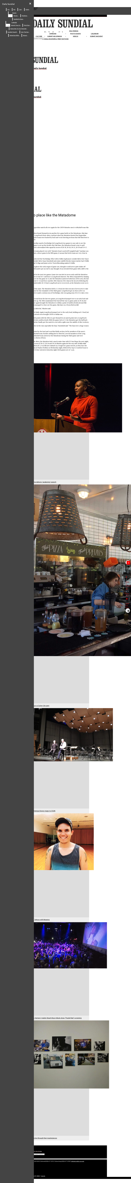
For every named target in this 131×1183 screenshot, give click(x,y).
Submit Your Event (16, 25)
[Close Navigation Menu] (30, 3)
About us (26, 35)
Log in (43, 1176)
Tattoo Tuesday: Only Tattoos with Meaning (34, 920)
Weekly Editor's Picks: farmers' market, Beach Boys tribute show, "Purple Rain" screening (50, 1018)
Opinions (52, 33)
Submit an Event (96, 36)
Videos (75, 36)
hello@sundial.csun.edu (77, 1161)
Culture (21, 9)
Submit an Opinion (54, 36)
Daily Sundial (8, 4)
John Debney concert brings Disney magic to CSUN (37, 811)
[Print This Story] (127, 610)
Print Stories (27, 25)
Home (9, 9)
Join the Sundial (26, 32)
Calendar (94, 33)
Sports (14, 13)
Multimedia (73, 31)
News (15, 9)
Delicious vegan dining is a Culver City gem (34, 706)
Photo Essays (75, 33)
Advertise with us (15, 35)
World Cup (16, 15)
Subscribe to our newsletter (19, 28)
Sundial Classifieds (13, 32)
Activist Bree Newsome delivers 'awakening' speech (37, 482)
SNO (38, 1176)
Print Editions (63, 39)
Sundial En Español (49, 39)
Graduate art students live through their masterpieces (38, 1138)
